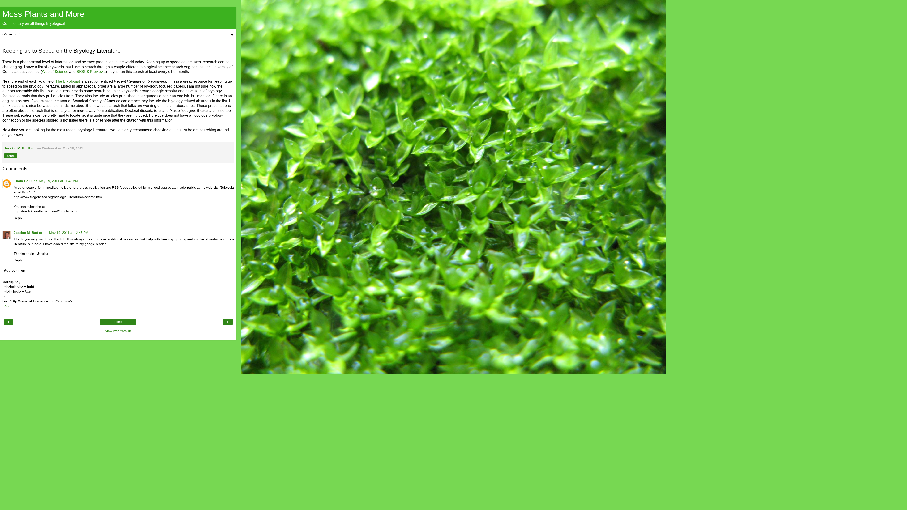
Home (118, 321)
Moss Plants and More (43, 13)
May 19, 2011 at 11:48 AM (58, 181)
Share (11, 155)
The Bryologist (68, 81)
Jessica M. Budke (28, 232)
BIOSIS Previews (91, 72)
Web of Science (55, 72)
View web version (118, 331)
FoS (5, 306)
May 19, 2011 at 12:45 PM (68, 232)
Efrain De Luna (26, 181)
